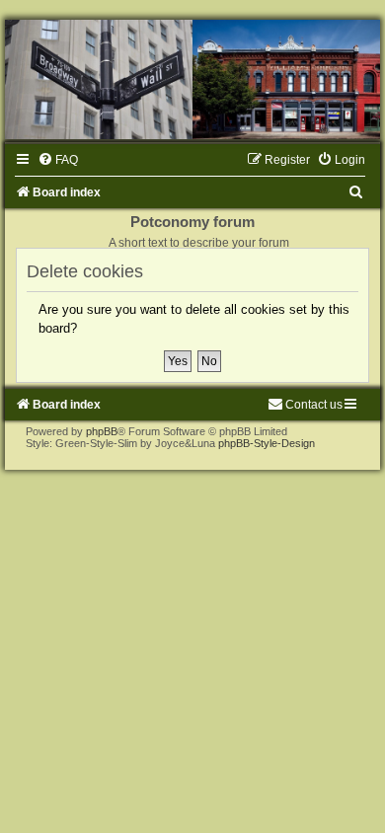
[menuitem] (58, 160)
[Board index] (192, 79)
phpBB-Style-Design (266, 443)
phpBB (101, 431)
